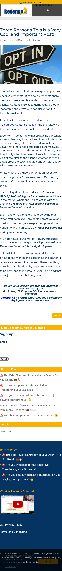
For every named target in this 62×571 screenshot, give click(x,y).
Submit (4, 359)
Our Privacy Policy (11, 524)
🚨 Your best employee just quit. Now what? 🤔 (29, 415)
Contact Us (8, 297)
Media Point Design (31, 562)
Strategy (36, 40)
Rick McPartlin (10, 40)
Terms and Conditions (13, 531)
